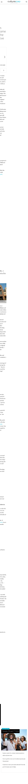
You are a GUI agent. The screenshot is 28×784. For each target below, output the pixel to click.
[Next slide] (4, 57)
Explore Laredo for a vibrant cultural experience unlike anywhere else (13, 754)
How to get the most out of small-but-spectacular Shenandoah (14, 760)
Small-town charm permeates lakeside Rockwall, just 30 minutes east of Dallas (14, 766)
